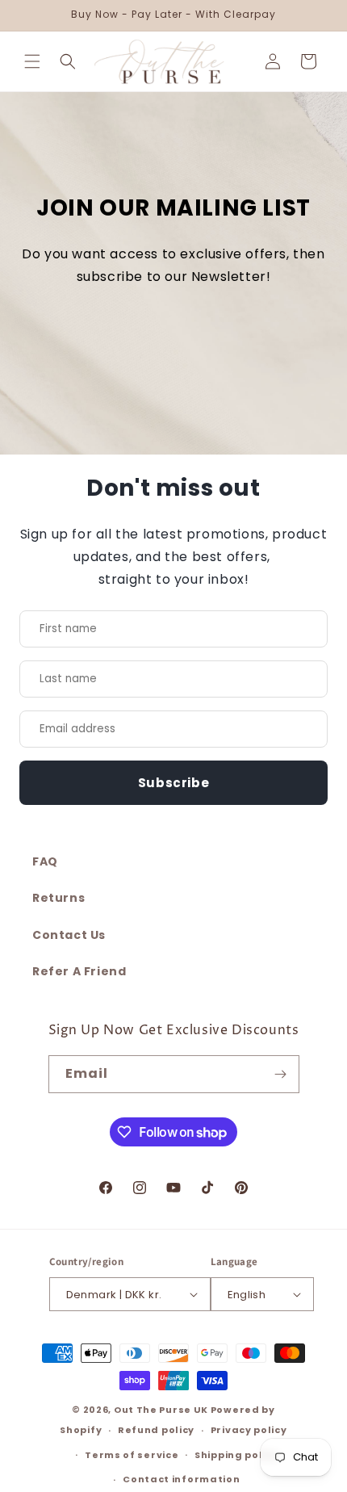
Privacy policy (249, 1429)
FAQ (45, 861)
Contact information (181, 1479)
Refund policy (156, 1429)
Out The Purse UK (161, 1409)
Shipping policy (236, 1454)
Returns (58, 898)
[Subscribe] (281, 1074)
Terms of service (131, 1454)
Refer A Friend (79, 971)
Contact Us (69, 935)
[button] (32, 61)
